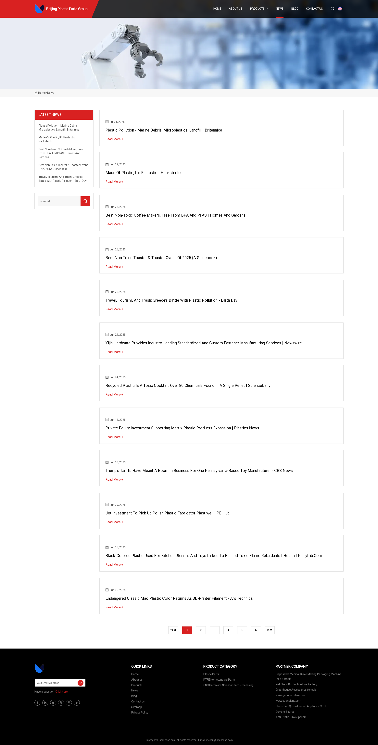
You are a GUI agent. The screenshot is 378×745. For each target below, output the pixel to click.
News (280, 8)
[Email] (80, 683)
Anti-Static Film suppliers (291, 717)
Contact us (314, 8)
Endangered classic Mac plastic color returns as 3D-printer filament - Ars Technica (179, 598)
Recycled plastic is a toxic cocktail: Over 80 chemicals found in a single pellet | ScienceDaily (188, 385)
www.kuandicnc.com (288, 700)
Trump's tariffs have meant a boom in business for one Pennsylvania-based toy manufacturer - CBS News (199, 470)
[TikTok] (77, 703)
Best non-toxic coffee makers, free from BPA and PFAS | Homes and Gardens (176, 215)
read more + (114, 139)
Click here (62, 691)
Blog (294, 8)
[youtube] (61, 703)
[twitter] (53, 703)
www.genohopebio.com (290, 695)
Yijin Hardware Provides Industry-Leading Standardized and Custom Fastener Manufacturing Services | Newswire (204, 343)
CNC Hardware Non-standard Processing (228, 685)
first (173, 630)
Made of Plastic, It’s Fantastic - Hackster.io (143, 172)
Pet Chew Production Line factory (296, 684)
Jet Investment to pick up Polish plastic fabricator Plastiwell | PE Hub (168, 513)
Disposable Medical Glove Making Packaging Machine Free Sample (308, 676)
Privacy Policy (139, 712)
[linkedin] (45, 703)
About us (235, 8)
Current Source (285, 711)
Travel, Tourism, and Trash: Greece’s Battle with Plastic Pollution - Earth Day (171, 300)
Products (257, 8)
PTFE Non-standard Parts (219, 679)
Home (217, 8)
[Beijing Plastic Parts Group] (54, 668)
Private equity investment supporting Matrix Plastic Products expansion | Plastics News (182, 428)
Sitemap (136, 707)
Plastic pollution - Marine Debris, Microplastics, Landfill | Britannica (164, 130)
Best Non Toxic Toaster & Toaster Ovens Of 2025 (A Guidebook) (161, 257)
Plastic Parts (211, 674)
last (269, 630)
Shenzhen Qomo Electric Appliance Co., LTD (303, 706)
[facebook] (37, 703)
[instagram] (69, 703)
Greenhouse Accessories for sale (296, 689)
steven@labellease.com (219, 740)
